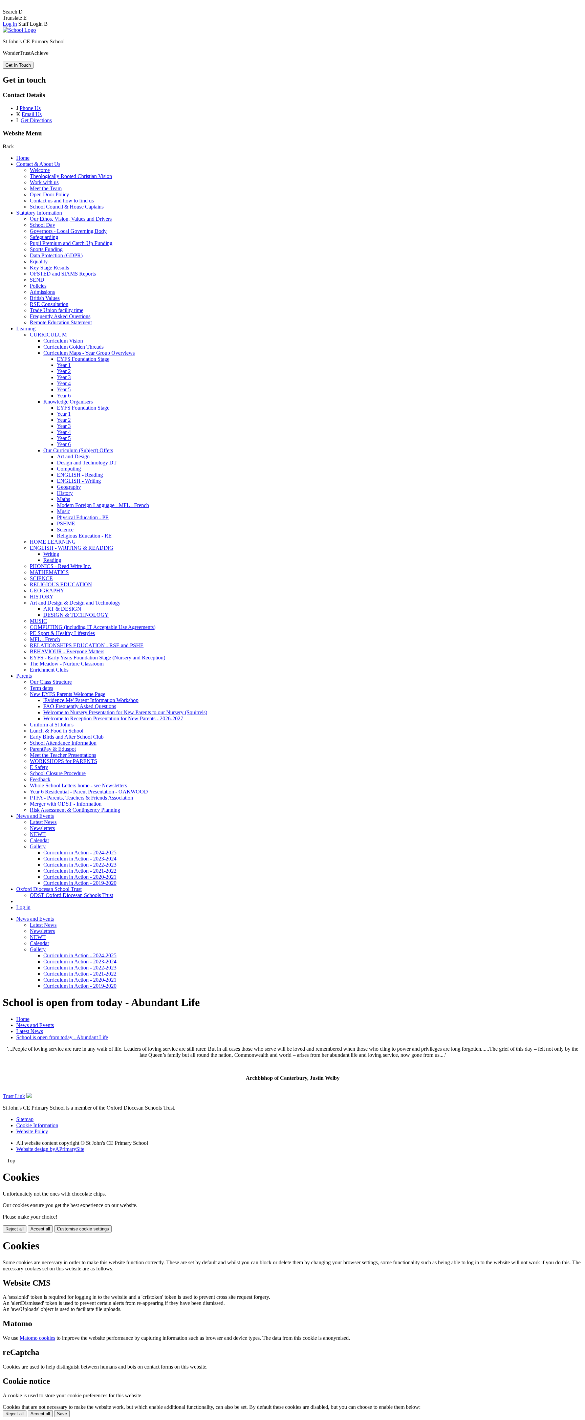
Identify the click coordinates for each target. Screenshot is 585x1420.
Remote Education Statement (61, 322)
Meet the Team (46, 188)
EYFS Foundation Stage (83, 359)
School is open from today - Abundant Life (62, 1037)
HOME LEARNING (53, 542)
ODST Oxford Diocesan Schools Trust (71, 895)
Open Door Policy (49, 194)
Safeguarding (44, 237)
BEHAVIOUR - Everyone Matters (67, 651)
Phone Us (30, 108)
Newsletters (42, 828)
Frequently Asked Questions (60, 316)
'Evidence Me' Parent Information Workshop (90, 700)
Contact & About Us (38, 164)
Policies (38, 286)
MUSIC (38, 621)
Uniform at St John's (51, 724)
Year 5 (64, 389)
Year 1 (64, 365)
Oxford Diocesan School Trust (49, 889)
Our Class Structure (51, 682)
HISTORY (41, 596)
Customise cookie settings (83, 1228)
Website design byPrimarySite (50, 1149)
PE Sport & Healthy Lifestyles (62, 633)
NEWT (38, 834)
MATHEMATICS (49, 572)
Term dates (41, 688)
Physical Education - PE (83, 517)
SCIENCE (41, 578)
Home (22, 158)
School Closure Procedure (58, 773)
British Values (45, 298)
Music (63, 511)
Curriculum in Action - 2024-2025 (79, 852)
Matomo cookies (37, 1338)
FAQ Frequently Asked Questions (79, 706)
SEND (37, 280)
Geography (69, 487)
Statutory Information (39, 213)
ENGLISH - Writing (79, 481)
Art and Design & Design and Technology (75, 603)
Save (62, 1413)
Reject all (14, 1228)
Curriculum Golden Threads (73, 347)
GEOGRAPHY (47, 590)
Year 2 (64, 371)
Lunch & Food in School (56, 731)
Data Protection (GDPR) (56, 255)
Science (65, 529)
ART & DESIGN (62, 609)
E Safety (39, 767)
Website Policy (32, 1131)
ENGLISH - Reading (80, 475)
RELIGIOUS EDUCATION (61, 584)
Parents (24, 676)
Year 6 (64, 395)
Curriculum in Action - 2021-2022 (79, 871)
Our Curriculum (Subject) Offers (78, 450)
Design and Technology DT (87, 462)
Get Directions (36, 120)
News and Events (35, 816)
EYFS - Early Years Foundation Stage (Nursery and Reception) (97, 657)
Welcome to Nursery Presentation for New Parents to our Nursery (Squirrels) (125, 712)
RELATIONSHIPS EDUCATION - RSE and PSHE (87, 645)
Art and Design (73, 456)
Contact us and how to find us (62, 200)
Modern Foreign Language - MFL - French (103, 505)
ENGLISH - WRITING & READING (71, 548)
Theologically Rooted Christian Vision (71, 176)
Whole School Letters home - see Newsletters (78, 785)
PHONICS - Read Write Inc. (60, 566)
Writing (51, 554)
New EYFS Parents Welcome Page (67, 694)
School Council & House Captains (67, 207)
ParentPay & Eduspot (53, 749)
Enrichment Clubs (49, 670)
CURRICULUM (48, 334)
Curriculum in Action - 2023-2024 (79, 858)
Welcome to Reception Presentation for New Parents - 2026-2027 (113, 718)
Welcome (40, 170)
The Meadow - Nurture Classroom (67, 664)
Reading (52, 560)
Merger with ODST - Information (66, 804)
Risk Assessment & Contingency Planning (75, 810)
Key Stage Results (49, 267)
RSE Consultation (49, 304)
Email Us (32, 114)
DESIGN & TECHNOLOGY (76, 615)
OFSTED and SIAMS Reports (63, 274)
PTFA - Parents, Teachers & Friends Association (81, 798)
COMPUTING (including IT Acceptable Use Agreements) (92, 627)
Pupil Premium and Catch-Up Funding (71, 243)
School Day (42, 225)
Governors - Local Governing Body (68, 231)
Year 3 (64, 377)
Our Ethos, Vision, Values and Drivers (71, 219)
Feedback (40, 779)
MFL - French (45, 639)
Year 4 (64, 383)
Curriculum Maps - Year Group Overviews (89, 353)
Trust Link (14, 1096)
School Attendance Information (63, 743)
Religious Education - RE (84, 536)
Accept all (40, 1228)
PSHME (66, 523)
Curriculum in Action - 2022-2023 (79, 865)
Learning (26, 328)
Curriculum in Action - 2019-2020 (79, 883)
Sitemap (25, 1119)
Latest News (43, 822)
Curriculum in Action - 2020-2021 (79, 877)
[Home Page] (19, 30)
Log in (10, 24)
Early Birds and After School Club (67, 737)
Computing (69, 469)
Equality (39, 261)
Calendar (39, 840)
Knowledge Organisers (68, 402)
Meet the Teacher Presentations (63, 755)
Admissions (42, 292)
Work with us (44, 182)
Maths (63, 499)
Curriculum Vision (63, 341)
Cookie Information (37, 1125)
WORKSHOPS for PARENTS (63, 761)
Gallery (38, 846)
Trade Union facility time (56, 310)
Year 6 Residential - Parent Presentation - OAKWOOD (89, 791)
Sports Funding (46, 249)
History (65, 493)
